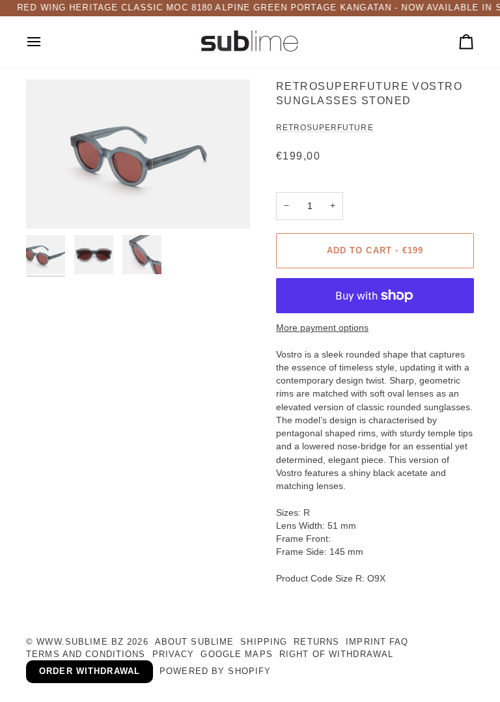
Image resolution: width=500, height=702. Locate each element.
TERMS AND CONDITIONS (86, 654)
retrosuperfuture (325, 128)
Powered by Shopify (215, 671)
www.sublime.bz (80, 642)
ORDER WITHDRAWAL (89, 671)
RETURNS (316, 642)
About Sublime (194, 642)
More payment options (322, 328)
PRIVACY (173, 654)
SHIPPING (263, 642)
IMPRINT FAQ (377, 642)
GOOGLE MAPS (236, 654)
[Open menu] (45, 41)
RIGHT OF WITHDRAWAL (336, 654)
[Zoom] (138, 154)
